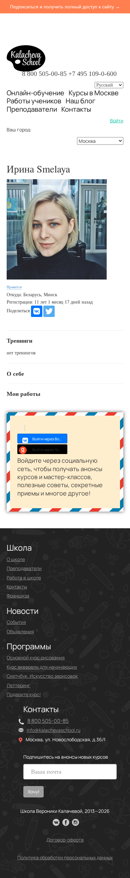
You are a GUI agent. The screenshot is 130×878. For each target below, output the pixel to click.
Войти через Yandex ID (49, 449)
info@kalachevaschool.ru (53, 730)
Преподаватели (32, 109)
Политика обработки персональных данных (65, 857)
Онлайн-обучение (35, 92)
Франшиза (18, 595)
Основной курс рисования (36, 657)
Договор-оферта (65, 840)
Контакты (76, 109)
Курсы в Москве (94, 93)
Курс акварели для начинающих (42, 667)
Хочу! (33, 791)
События (16, 622)
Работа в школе (24, 577)
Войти (116, 120)
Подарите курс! (24, 694)
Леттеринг (18, 685)
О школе (16, 559)
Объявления (20, 631)
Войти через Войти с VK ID (49, 438)
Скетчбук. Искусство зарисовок (42, 676)
